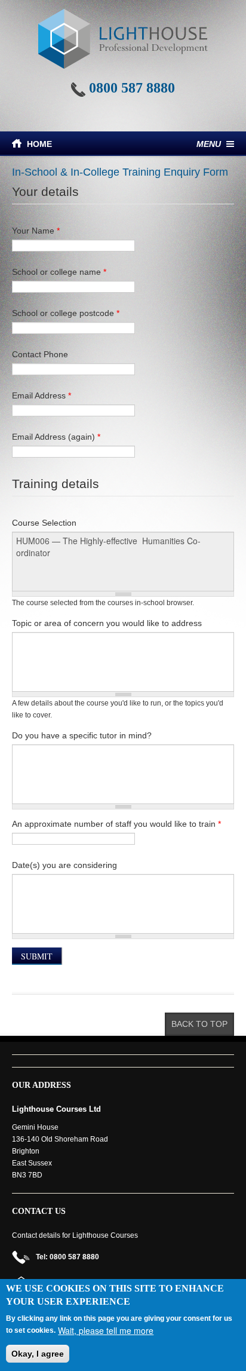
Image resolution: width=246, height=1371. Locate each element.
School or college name (59, 272)
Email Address (41, 395)
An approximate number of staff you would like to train (116, 824)
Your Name (36, 230)
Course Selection (44, 522)
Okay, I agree (37, 1353)
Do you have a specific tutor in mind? (82, 735)
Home (39, 144)
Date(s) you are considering (64, 865)
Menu (208, 144)
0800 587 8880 (132, 88)
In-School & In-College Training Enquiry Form (120, 172)
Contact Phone (40, 354)
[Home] (123, 39)
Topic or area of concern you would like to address (107, 623)
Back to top (199, 1024)
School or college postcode (65, 313)
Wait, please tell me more (105, 1330)
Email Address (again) (56, 436)
